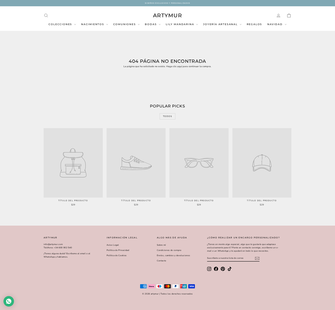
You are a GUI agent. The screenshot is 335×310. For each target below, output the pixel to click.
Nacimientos (93, 24)
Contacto (161, 260)
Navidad (275, 24)
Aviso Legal (113, 245)
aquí (179, 66)
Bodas (151, 24)
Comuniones (125, 24)
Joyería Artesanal (221, 24)
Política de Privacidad (118, 250)
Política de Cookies (117, 255)
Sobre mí (161, 245)
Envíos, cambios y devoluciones (173, 255)
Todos (167, 116)
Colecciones (61, 24)
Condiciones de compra (169, 250)
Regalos (254, 24)
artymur (167, 15)
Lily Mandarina (180, 24)
